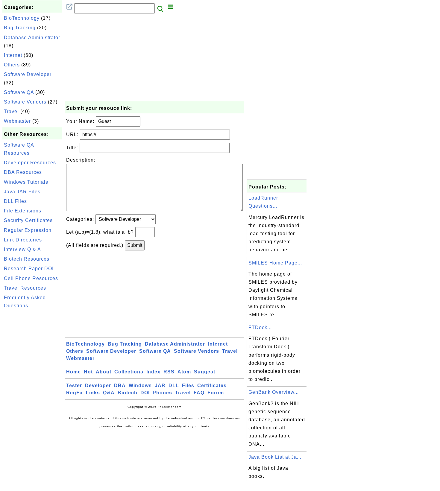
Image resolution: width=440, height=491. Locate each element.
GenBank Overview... (273, 392)
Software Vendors (25, 101)
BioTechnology (22, 18)
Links (93, 392)
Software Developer (27, 74)
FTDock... (260, 327)
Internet (13, 55)
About (103, 371)
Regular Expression (27, 230)
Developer (98, 385)
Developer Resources (30, 162)
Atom (184, 371)
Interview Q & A (22, 249)
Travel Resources (25, 288)
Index (153, 371)
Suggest (204, 371)
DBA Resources (23, 172)
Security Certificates (28, 220)
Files (188, 385)
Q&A (109, 392)
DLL (174, 385)
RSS (169, 371)
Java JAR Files (22, 191)
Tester (74, 385)
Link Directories (23, 239)
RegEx (74, 392)
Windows (140, 385)
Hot (88, 371)
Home (73, 371)
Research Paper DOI (29, 268)
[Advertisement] (32, 401)
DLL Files (15, 201)
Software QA (19, 92)
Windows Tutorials (26, 182)
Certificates (212, 385)
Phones (162, 392)
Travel (11, 111)
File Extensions (22, 210)
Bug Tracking (20, 27)
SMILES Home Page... (275, 262)
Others (12, 64)
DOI (145, 392)
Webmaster (17, 121)
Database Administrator (32, 37)
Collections (128, 371)
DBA (120, 385)
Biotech (127, 392)
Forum (215, 392)
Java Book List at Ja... (274, 457)
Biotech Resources (26, 259)
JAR (160, 385)
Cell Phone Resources (31, 278)
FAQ (199, 392)
